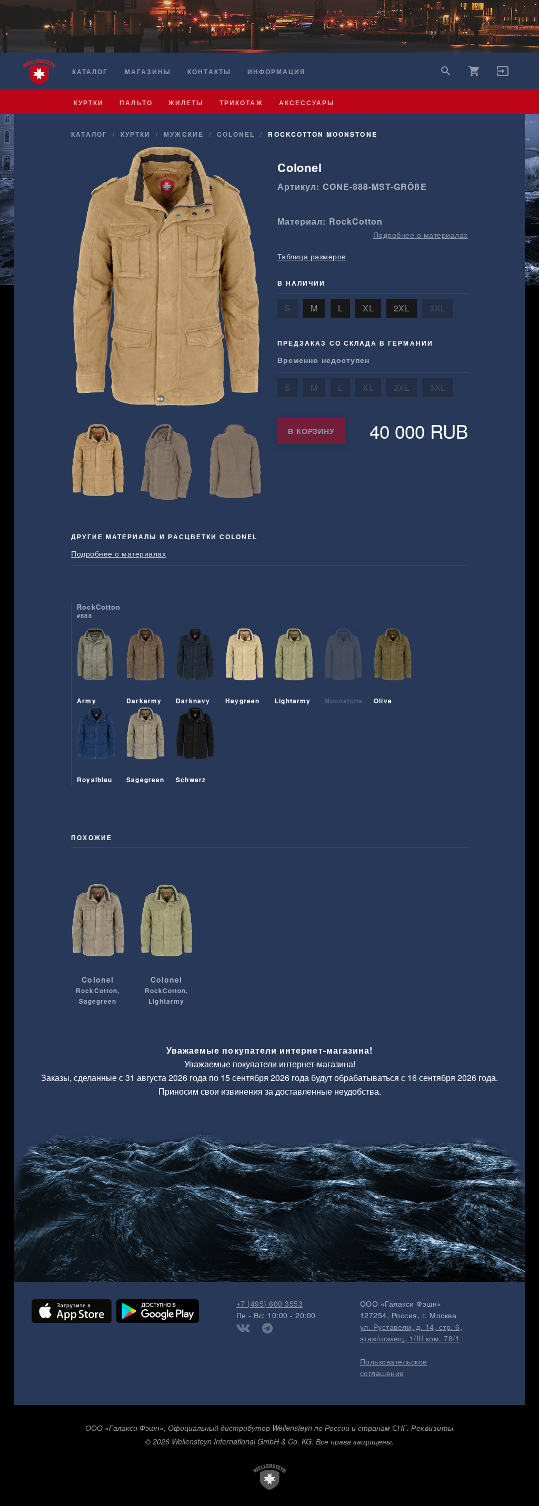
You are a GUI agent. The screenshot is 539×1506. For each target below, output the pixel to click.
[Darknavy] (195, 667)
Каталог (90, 71)
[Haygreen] (244, 667)
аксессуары (307, 102)
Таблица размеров (311, 256)
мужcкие (183, 134)
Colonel (236, 134)
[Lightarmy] (294, 667)
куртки (89, 102)
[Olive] (393, 667)
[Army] (95, 667)
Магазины (148, 71)
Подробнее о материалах (420, 234)
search (446, 71)
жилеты (186, 102)
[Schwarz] (195, 746)
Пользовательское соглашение (393, 1367)
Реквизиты (432, 1427)
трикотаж (241, 102)
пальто (135, 102)
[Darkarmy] (145, 667)
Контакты (209, 71)
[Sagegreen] (145, 746)
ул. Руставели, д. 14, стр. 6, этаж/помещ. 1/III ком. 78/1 (411, 1332)
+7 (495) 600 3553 (269, 1303)
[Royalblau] (96, 746)
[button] (502, 74)
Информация (276, 71)
